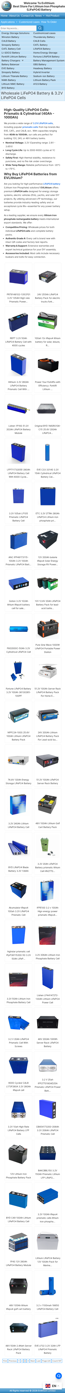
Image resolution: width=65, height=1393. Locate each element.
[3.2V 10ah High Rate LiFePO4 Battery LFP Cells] (18, 1120)
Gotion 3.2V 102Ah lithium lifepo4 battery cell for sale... (18, 605)
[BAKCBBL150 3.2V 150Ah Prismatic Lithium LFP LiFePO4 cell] (47, 1164)
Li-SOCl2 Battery (11, 52)
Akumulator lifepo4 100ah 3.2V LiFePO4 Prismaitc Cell (18, 911)
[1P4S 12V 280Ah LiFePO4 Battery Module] (18, 1253)
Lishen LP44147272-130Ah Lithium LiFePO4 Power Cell (48, 999)
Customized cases (29, 22)
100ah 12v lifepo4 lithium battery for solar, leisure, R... (47, 342)
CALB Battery (9, 41)
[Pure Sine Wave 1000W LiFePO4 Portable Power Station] (47, 638)
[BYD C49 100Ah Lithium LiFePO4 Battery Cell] (18, 1209)
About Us (14, 15)
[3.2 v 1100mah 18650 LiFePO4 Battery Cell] (47, 1297)
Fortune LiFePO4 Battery (46, 56)
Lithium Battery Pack (44, 80)
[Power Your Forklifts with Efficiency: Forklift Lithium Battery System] (47, 375)
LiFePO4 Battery (41, 48)
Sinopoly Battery (11, 44)
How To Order (49, 22)
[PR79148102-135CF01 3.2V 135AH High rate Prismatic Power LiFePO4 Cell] (18, 287)
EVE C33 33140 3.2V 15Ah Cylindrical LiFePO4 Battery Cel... (48, 473)
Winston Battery (10, 37)
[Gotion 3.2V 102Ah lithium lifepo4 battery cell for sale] (18, 594)
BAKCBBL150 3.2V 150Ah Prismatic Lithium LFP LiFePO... (47, 1174)
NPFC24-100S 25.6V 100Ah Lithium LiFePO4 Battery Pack (18, 736)
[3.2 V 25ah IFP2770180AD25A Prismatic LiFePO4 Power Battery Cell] (47, 1075)
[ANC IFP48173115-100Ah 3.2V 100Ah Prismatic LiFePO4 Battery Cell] (18, 550)
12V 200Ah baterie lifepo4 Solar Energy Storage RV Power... (47, 561)
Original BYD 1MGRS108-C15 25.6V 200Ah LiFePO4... (48, 429)
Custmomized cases (44, 33)
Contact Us (27, 15)
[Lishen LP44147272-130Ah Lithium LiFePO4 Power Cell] (47, 988)
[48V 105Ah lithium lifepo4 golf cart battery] (18, 1297)
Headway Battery (42, 68)
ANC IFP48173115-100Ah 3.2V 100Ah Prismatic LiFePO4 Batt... (18, 561)
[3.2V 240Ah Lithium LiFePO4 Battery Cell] (18, 815)
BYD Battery (8, 88)
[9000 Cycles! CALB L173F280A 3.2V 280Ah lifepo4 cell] (18, 1076)
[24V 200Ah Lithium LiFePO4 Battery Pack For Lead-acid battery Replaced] (47, 726)
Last (38, 1361)
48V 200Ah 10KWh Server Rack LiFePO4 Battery (48, 1043)
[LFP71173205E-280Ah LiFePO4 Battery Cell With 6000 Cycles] (18, 463)
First (5, 1361)
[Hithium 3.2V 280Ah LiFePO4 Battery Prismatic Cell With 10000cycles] (18, 375)
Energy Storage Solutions (16, 33)
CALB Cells (39, 41)
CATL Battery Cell (11, 48)
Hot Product (52, 15)
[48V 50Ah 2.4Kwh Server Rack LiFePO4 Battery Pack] (18, 1339)
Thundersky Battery (44, 37)
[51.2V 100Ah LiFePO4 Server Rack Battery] (47, 771)
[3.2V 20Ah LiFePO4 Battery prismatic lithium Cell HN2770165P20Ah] (47, 857)
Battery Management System (49, 60)
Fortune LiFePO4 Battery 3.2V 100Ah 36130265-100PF (18, 692)
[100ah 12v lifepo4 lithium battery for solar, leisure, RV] (47, 331)
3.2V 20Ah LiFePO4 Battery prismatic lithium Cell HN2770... (47, 867)
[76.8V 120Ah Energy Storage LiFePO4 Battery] (18, 771)
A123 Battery (40, 84)
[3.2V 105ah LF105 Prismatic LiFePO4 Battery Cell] (18, 506)
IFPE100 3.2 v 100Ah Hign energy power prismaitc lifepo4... (47, 911)
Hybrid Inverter (41, 72)
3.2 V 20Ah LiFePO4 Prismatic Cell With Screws (18, 1043)
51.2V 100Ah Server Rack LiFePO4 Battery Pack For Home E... (48, 692)
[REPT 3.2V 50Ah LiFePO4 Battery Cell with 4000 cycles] (18, 331)
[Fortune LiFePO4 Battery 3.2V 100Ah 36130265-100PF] (18, 682)
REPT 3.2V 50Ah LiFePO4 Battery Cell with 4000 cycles (18, 342)
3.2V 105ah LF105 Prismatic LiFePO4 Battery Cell (18, 517)
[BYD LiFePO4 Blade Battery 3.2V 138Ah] (18, 859)
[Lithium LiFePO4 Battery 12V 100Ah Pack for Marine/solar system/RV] (47, 1251)
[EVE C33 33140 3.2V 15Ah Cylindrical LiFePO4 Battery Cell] (47, 463)
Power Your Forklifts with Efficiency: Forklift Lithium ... (47, 386)
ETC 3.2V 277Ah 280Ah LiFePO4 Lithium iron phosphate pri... (47, 517)
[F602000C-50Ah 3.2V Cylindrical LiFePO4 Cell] (18, 640)
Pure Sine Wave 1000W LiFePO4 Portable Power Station (47, 648)
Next (33, 1361)
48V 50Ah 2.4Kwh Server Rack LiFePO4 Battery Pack (19, 1349)
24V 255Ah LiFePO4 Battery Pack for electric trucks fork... (47, 298)
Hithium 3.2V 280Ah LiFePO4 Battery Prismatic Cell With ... (18, 386)
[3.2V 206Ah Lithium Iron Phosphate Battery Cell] (47, 946)
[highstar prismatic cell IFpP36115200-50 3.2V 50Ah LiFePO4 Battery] (18, 945)
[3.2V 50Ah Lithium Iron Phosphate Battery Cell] (18, 990)
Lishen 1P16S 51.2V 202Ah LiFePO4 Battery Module (18, 429)
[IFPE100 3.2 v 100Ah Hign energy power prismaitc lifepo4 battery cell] (47, 901)
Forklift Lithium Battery (14, 56)
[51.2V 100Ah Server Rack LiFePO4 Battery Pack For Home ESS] (47, 682)
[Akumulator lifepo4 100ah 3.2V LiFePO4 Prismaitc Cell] (18, 901)
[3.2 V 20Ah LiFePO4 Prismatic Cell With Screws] (18, 1032)
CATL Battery (40, 44)
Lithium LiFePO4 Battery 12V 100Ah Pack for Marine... (47, 1262)
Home (4, 15)
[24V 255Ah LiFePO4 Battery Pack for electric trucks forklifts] (47, 287)
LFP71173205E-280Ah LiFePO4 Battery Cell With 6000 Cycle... (18, 473)
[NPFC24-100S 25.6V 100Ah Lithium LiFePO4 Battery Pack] (18, 726)
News (38, 15)
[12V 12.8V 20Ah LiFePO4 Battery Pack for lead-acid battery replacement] (47, 594)
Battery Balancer (10, 64)
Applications (8, 22)
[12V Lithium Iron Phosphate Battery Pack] (18, 1165)
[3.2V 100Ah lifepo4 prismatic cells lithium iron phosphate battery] (47, 1207)
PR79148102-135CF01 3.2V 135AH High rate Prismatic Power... (18, 298)
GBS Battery (39, 64)
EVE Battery (8, 68)
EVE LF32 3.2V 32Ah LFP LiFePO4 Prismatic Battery (47, 1349)
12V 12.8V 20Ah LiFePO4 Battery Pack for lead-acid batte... (47, 605)
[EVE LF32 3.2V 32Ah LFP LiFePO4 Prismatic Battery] (47, 1339)
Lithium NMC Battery (13, 84)
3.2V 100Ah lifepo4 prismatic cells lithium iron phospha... (48, 1218)
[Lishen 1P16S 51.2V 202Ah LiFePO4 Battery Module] (18, 419)
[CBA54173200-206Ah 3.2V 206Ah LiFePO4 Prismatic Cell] (47, 1120)
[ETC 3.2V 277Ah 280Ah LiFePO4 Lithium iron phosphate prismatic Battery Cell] (47, 506)
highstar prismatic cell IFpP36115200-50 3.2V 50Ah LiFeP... (18, 955)
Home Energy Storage (45, 52)
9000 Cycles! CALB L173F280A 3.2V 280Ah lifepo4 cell (18, 1087)
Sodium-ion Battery (44, 76)
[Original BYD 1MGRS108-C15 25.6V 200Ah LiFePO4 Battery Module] (47, 419)
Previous (13, 1361)
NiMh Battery (9, 80)
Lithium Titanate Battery (15, 76)
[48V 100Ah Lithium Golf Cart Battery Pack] (47, 814)
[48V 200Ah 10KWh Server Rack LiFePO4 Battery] (47, 1032)
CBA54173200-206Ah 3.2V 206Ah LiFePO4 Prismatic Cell (47, 1130)
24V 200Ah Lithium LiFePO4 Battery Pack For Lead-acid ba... (47, 736)
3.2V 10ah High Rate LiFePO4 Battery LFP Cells (18, 1130)
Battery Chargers (11, 60)
